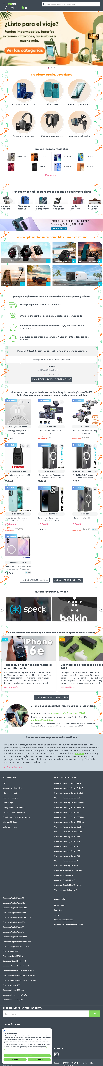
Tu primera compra (10, 798)
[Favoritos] (17, 7)
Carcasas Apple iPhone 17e (14, 922)
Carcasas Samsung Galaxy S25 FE (68, 832)
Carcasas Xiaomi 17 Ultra (13, 956)
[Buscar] (44, 4)
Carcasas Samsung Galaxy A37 (67, 851)
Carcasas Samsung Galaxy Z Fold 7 (68, 793)
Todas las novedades (34, 580)
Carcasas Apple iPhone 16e (14, 903)
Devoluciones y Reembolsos (14, 812)
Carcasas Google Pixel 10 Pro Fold (68, 870)
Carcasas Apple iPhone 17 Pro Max (17, 942)
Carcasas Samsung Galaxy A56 (67, 837)
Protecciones (59, 905)
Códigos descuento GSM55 (14, 807)
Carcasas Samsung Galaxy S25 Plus (69, 817)
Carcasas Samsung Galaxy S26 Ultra (69, 807)
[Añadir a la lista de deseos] (28, 402)
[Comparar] (23, 402)
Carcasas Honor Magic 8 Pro (15, 1000)
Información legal (10, 822)
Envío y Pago (8, 803)
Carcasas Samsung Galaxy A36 (67, 846)
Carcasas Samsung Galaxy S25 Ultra (69, 822)
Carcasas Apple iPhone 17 (13, 927)
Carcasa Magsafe (5, 207)
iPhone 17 (79, 753)
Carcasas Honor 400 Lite (13, 990)
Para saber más (14, 767)
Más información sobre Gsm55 (51, 379)
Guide (62, 640)
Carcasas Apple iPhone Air (13, 932)
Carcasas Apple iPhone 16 (13, 898)
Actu (5, 640)
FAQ (4, 783)
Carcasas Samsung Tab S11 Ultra (67, 783)
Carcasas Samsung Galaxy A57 (67, 841)
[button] (18, 524)
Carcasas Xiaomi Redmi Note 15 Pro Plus (19, 980)
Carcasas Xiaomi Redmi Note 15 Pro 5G (19, 975)
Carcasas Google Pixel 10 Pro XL (67, 885)
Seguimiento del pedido (12, 788)
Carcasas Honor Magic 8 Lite (15, 995)
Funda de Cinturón (93, 207)
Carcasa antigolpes (58, 207)
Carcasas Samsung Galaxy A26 (67, 856)
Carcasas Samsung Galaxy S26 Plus (69, 803)
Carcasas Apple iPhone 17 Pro (15, 937)
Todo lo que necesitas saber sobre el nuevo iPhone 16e (28, 666)
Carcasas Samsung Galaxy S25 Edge (69, 827)
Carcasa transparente (42, 207)
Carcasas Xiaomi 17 (11, 951)
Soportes (58, 910)
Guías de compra (10, 827)
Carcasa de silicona (24, 207)
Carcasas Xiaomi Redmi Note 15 (16, 966)
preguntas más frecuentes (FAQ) (67, 713)
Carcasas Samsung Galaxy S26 (67, 798)
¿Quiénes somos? (10, 793)
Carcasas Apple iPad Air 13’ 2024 (16, 946)
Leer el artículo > (11, 687)
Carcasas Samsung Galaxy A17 (66, 861)
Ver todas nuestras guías (51, 697)
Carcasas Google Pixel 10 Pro (66, 890)
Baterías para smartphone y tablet (68, 925)
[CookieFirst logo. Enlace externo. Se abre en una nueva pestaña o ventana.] (4, 1031)
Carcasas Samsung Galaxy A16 (66, 866)
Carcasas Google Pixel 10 (64, 875)
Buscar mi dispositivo (68, 580)
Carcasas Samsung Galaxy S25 (67, 812)
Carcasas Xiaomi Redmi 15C (14, 961)
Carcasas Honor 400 (11, 985)
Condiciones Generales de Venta (16, 817)
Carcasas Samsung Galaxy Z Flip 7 (68, 788)
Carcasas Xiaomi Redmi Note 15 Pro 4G (19, 971)
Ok (94, 1014)
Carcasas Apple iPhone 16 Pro (15, 912)
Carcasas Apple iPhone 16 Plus (15, 908)
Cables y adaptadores (63, 920)
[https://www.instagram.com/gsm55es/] (56, 1054)
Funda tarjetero (75, 207)
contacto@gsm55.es (42, 720)
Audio (56, 915)
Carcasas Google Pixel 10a (65, 880)
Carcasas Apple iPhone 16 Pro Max (17, 917)
